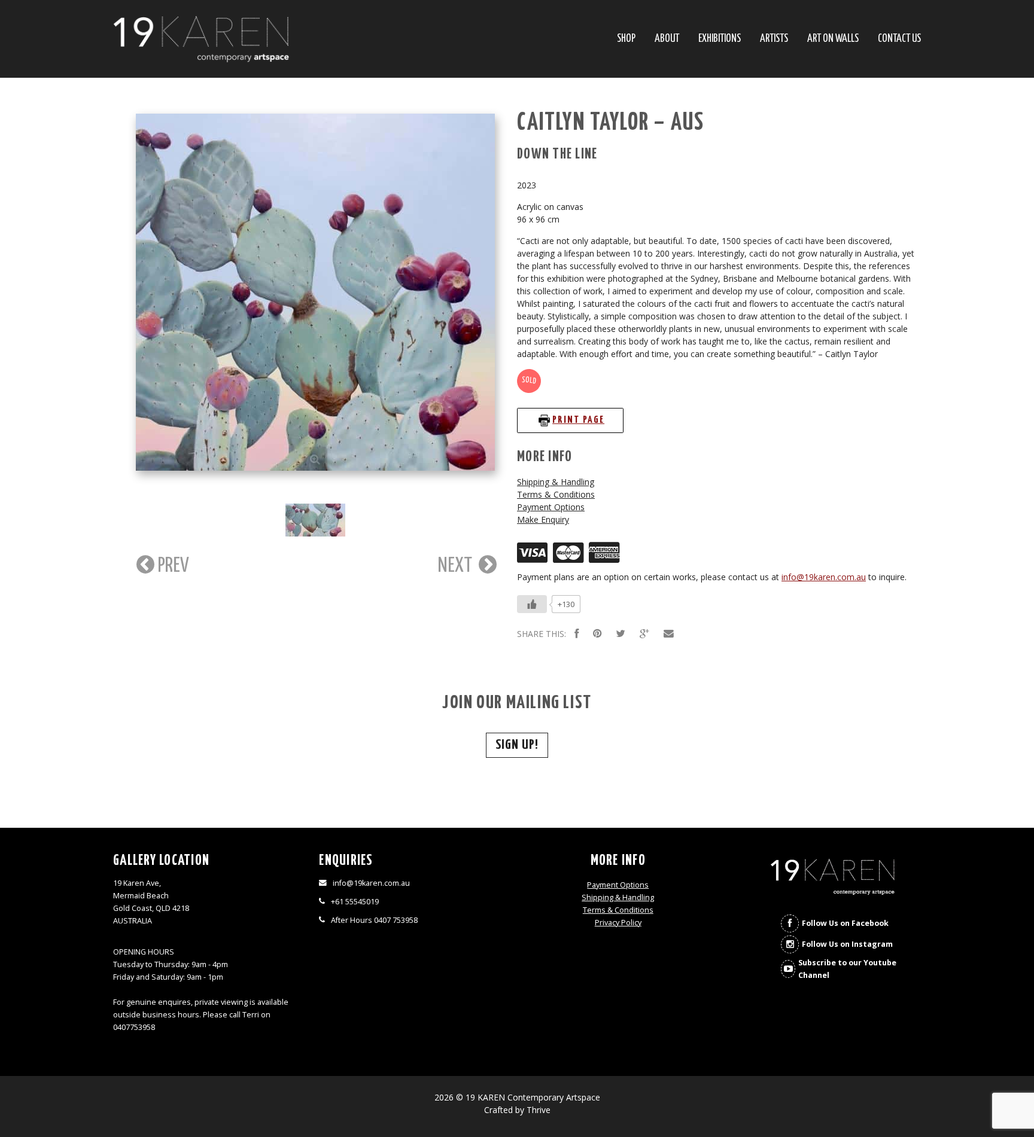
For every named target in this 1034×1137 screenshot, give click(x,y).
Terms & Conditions (556, 494)
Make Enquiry (543, 519)
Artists (774, 39)
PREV (171, 565)
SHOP (626, 39)
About (667, 39)
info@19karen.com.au (823, 577)
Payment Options (551, 507)
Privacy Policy (618, 922)
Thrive (539, 1109)
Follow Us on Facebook (845, 923)
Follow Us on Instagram (847, 944)
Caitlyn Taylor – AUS (610, 123)
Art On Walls (833, 39)
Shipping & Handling (555, 481)
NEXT (457, 565)
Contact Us (899, 39)
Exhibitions (719, 39)
